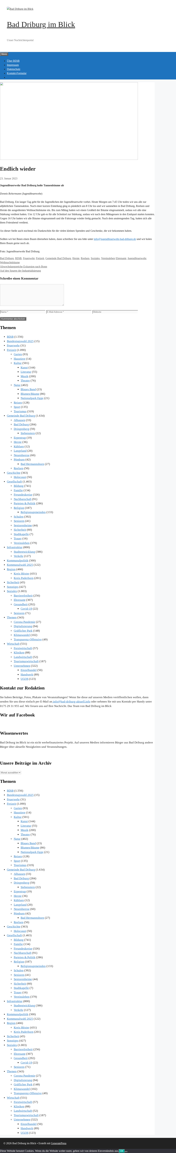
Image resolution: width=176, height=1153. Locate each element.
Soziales (95, 258)
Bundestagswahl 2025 (20, 341)
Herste (75, 258)
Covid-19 (26, 608)
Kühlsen (19, 446)
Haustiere (19, 358)
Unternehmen (22, 665)
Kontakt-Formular (16, 73)
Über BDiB (13, 60)
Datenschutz (13, 69)
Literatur (26, 371)
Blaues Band (28, 389)
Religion (19, 508)
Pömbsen (19, 459)
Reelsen (85, 258)
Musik (24, 376)
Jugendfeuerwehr (137, 258)
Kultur (18, 363)
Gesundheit (21, 604)
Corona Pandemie (24, 622)
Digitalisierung (23, 626)
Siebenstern (28, 433)
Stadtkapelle (21, 534)
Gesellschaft (14, 481)
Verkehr (18, 556)
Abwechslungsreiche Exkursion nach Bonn (23, 266)
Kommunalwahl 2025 (20, 564)
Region (11, 569)
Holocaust (20, 477)
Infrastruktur (15, 547)
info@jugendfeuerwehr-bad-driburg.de (115, 239)
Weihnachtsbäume (10, 262)
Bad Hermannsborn (32, 464)
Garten (18, 354)
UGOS (24, 678)
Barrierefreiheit (23, 595)
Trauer (18, 538)
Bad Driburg (7, 258)
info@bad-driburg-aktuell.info (71, 701)
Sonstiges (13, 586)
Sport (17, 407)
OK (121, 1151)
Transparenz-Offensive (28, 639)
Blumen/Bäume (30, 393)
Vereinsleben (108, 258)
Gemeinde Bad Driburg (58, 258)
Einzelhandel (29, 670)
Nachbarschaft (22, 499)
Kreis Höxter (21, 573)
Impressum (13, 64)
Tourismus (20, 411)
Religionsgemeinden (33, 512)
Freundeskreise (23, 494)
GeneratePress (58, 1143)
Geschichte (13, 472)
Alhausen (19, 420)
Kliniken (19, 652)
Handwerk (27, 674)
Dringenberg (21, 429)
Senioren (19, 521)
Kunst (24, 367)
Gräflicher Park (23, 630)
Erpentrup (20, 437)
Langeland (20, 450)
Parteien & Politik (24, 503)
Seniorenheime (23, 525)
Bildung (19, 485)
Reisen (18, 402)
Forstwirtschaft (23, 648)
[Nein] (126, 1151)
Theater (25, 380)
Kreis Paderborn (24, 578)
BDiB (18, 258)
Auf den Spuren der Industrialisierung (20, 270)
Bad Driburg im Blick (41, 24)
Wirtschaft (13, 643)
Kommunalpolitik (17, 560)
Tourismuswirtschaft (26, 661)
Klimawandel (22, 635)
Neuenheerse (22, 455)
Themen (12, 617)
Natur (17, 385)
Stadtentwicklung (24, 551)
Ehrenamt (121, 258)
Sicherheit (20, 529)
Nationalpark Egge (32, 398)
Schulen (19, 516)
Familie (18, 490)
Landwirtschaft (23, 657)
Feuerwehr (29, 258)
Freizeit (40, 258)
